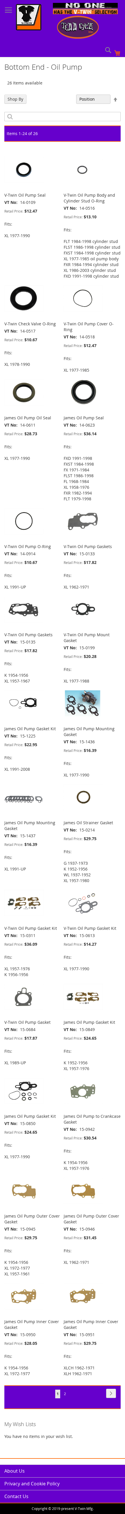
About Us (14, 1471)
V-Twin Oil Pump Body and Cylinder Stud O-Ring (89, 198)
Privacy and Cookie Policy (32, 1483)
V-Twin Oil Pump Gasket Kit (30, 928)
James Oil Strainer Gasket (88, 822)
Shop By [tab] (15, 99)
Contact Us (16, 1496)
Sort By (66, 99)
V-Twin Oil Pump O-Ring (27, 546)
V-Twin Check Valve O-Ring (30, 324)
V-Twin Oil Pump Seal (25, 195)
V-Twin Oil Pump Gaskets (88, 546)
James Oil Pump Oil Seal (27, 418)
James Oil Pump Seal (84, 418)
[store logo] (28, 18)
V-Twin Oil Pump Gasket (27, 1022)
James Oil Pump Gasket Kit (30, 728)
